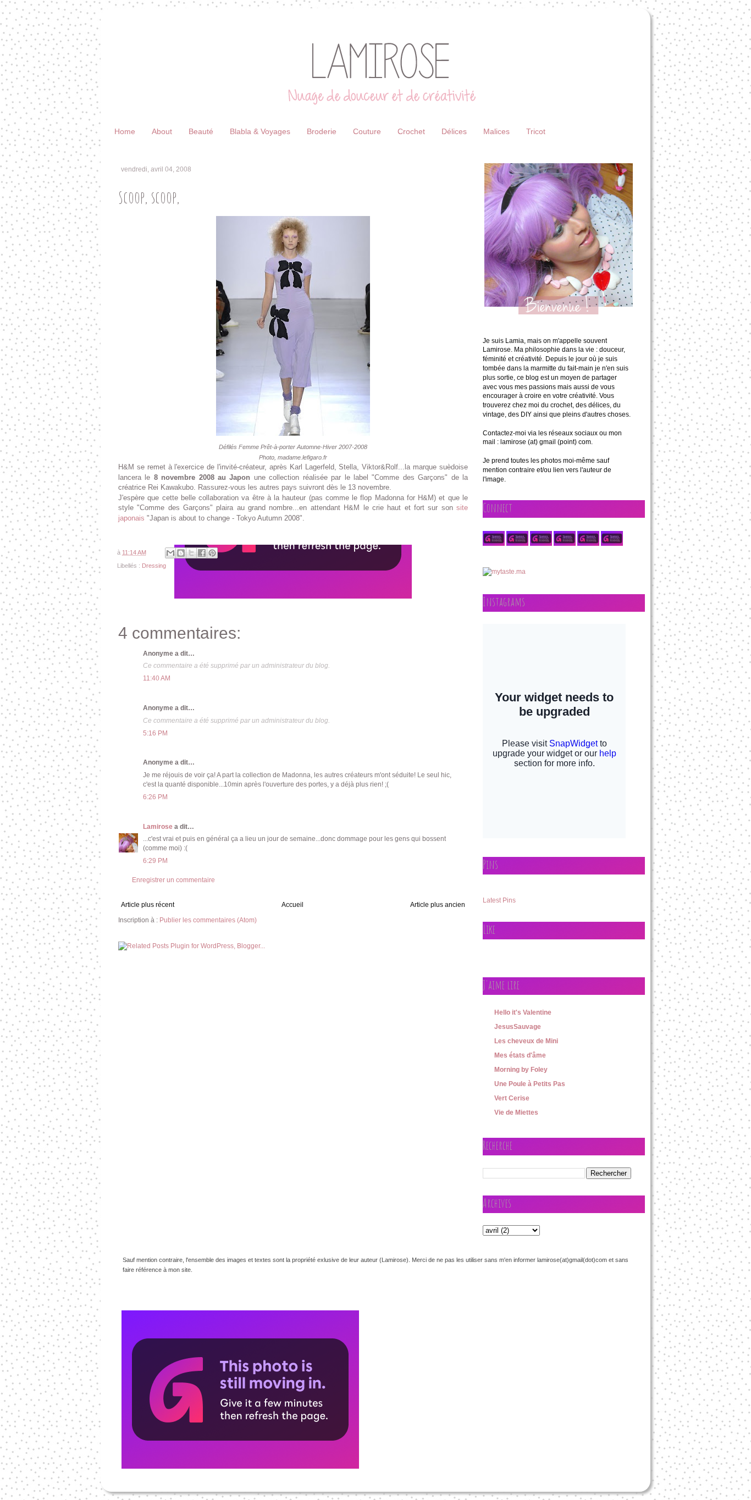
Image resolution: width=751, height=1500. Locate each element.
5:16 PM (155, 733)
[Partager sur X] (191, 552)
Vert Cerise (511, 1098)
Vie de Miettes (516, 1112)
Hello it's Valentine (522, 1012)
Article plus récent (147, 905)
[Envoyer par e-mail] (170, 552)
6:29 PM (155, 861)
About (162, 131)
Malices (496, 131)
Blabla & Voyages (260, 131)
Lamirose (158, 827)
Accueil (292, 905)
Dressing (154, 565)
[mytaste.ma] (504, 571)
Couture (367, 131)
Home (124, 131)
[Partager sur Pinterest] (212, 552)
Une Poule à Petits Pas (529, 1084)
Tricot (535, 131)
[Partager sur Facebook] (201, 552)
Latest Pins (499, 900)
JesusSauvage (517, 1027)
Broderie (321, 131)
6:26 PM (155, 797)
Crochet (411, 131)
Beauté (201, 131)
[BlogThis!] (180, 552)
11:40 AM (156, 678)
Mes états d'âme (520, 1055)
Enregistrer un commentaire (173, 880)
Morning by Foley (521, 1069)
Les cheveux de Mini (526, 1041)
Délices (454, 131)
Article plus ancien (437, 905)
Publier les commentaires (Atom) (208, 920)
